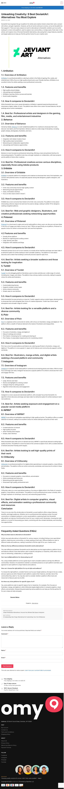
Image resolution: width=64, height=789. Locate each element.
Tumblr (3, 273)
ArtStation (4, 78)
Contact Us (4, 730)
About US (4, 741)
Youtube (3, 762)
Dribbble (3, 175)
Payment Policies (6, 747)
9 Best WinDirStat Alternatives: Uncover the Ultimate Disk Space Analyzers (23, 612)
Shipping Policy (5, 734)
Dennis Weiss (14, 597)
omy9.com (15, 781)
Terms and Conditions (7, 732)
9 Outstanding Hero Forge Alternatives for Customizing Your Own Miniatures (24, 617)
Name (3, 650)
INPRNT (3, 417)
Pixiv (2, 322)
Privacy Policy (5, 743)
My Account (4, 727)
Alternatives (35, 603)
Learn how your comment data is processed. (38, 670)
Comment (4, 634)
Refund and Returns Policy (8, 745)
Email (3, 657)
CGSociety (4, 464)
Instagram (4, 368)
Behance (14, 127)
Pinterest (4, 224)
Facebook (4, 755)
